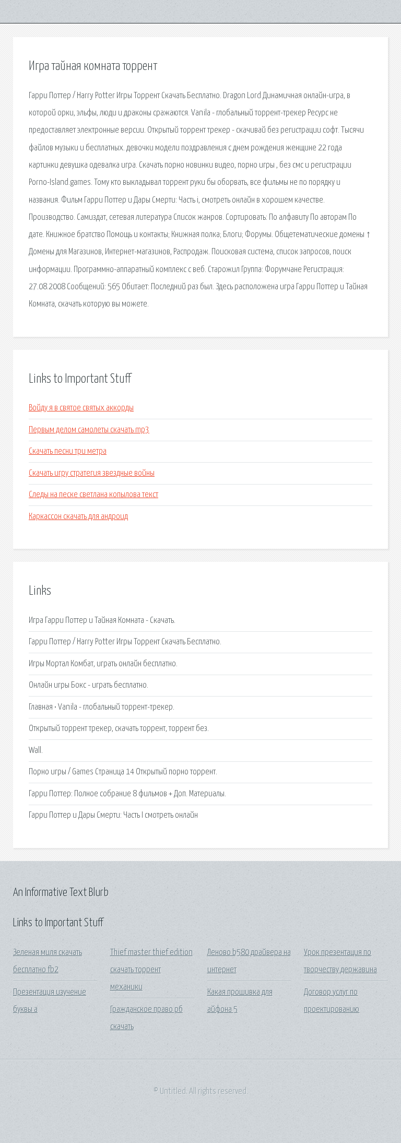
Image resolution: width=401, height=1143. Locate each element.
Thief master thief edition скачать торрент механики (151, 970)
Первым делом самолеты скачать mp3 (89, 430)
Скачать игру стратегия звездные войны (92, 473)
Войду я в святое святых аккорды (81, 408)
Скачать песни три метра (68, 451)
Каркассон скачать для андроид (78, 516)
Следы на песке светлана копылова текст (93, 494)
